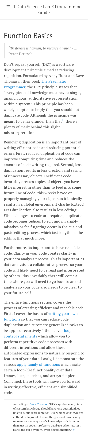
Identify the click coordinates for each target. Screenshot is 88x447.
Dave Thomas (38, 404)
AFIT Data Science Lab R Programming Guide (43, 10)
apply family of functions (38, 364)
